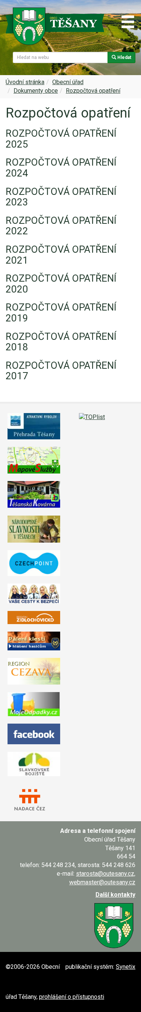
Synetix (125, 966)
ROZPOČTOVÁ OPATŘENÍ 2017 (61, 371)
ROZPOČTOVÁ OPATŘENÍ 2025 (61, 139)
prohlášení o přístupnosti (71, 996)
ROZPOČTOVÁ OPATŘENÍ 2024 (61, 168)
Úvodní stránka (25, 82)
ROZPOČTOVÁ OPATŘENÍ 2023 (61, 197)
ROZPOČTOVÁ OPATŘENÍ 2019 (61, 313)
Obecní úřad (67, 82)
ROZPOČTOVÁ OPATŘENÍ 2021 (61, 255)
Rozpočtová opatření (93, 90)
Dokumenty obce (36, 90)
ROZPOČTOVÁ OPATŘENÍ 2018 (61, 342)
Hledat (123, 57)
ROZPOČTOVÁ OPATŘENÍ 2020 (61, 284)
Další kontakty (115, 894)
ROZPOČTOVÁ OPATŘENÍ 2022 (61, 226)
